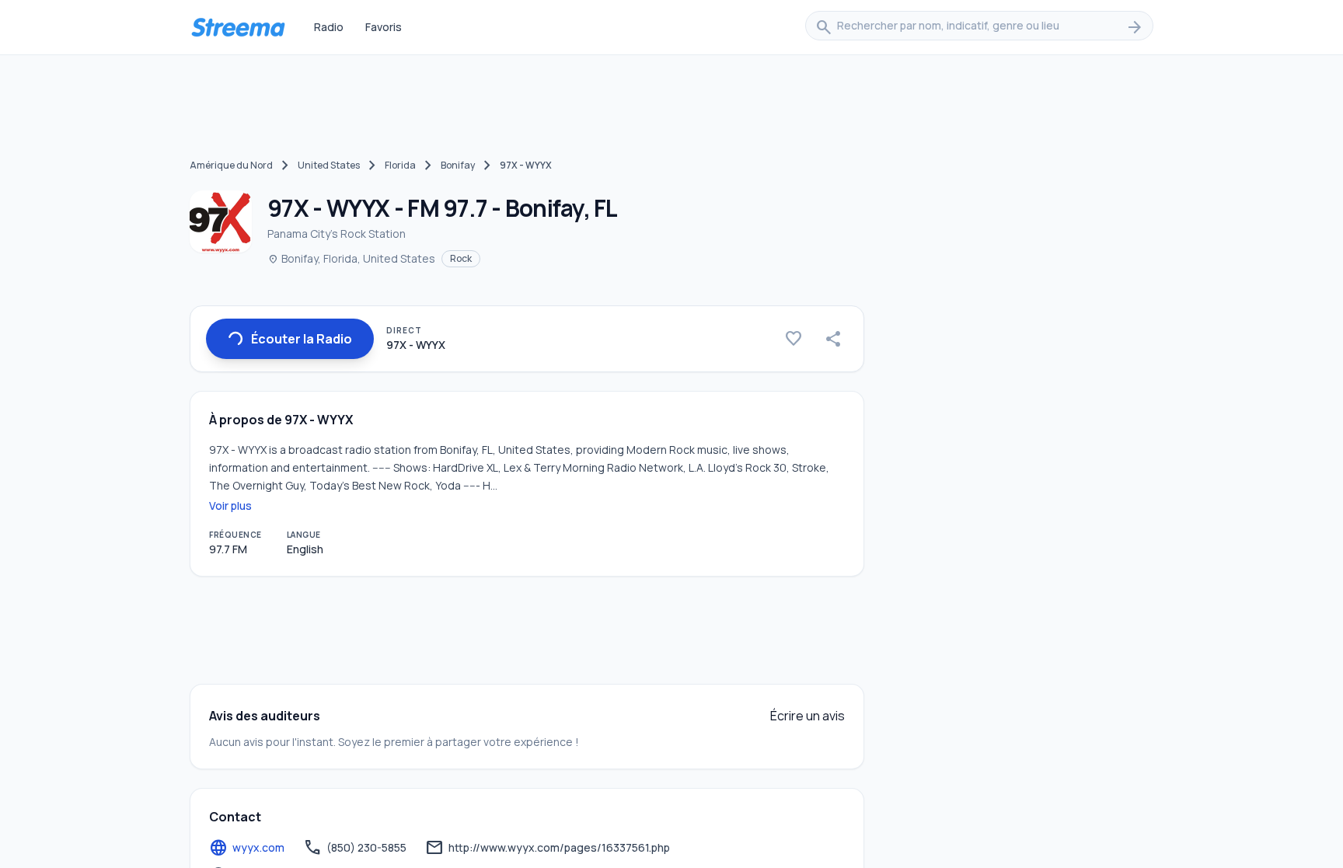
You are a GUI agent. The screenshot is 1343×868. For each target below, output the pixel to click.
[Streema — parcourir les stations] (238, 27)
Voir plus (230, 505)
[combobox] (979, 27)
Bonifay (458, 165)
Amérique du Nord (231, 165)
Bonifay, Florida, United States (351, 258)
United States (329, 165)
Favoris (383, 26)
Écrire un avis (807, 715)
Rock (461, 258)
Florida (400, 165)
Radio (329, 26)
